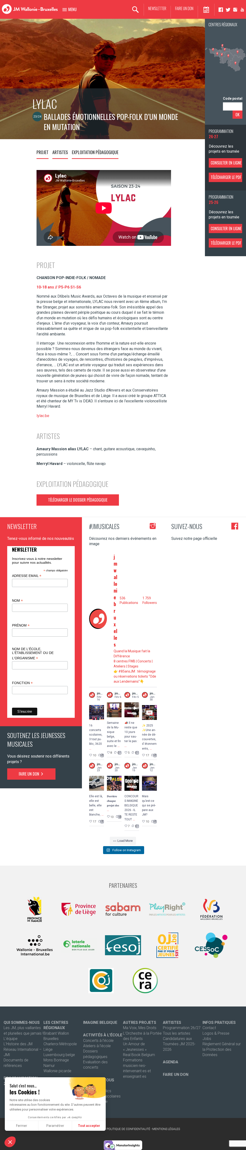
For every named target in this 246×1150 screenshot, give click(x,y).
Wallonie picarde (57, 1071)
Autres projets (139, 1022)
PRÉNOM (21, 625)
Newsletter (157, 8)
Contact (209, 1028)
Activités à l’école (102, 1035)
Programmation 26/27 (182, 1028)
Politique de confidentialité (128, 1129)
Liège (48, 1049)
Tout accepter (89, 1126)
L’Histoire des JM (18, 1044)
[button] (10, 1142)
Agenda (170, 1062)
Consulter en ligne (226, 163)
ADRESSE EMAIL (26, 576)
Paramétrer (55, 1126)
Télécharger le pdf (226, 177)
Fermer (21, 1126)
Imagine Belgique (100, 1022)
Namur (49, 1065)
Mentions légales (166, 1129)
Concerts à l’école (98, 1040)
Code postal (232, 98)
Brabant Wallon (56, 1033)
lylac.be (43, 415)
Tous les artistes (176, 1033)
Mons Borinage (56, 1060)
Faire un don (184, 8)
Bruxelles (51, 1038)
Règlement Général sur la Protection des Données (222, 1049)
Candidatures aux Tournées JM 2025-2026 (179, 1044)
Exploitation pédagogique (95, 152)
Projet (43, 152)
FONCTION (22, 683)
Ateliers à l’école (97, 1046)
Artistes (60, 152)
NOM (17, 600)
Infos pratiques (219, 1022)
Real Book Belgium (139, 1054)
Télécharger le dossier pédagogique (77, 500)
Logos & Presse (216, 1033)
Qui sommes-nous (22, 1022)
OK (237, 115)
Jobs (207, 1038)
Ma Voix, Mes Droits (139, 1028)
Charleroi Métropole (60, 1044)
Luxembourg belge (59, 1054)
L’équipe (11, 1038)
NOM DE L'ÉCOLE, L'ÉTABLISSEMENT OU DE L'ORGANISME (33, 653)
